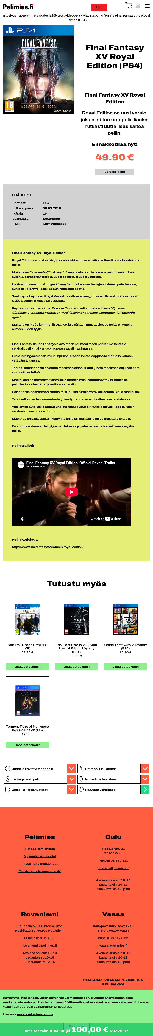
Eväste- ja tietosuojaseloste (39, 871)
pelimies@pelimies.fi (113, 868)
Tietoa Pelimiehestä (40, 848)
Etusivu (9, 15)
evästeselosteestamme (35, 1014)
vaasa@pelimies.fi (113, 945)
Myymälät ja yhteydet (40, 856)
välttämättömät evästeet (52, 1006)
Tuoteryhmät (26, 15)
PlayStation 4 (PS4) (98, 15)
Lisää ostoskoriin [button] (27, 666)
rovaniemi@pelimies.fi (40, 945)
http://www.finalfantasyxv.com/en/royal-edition (47, 547)
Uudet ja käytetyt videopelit (59, 15)
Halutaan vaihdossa (100, 789)
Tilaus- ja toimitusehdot (40, 863)
